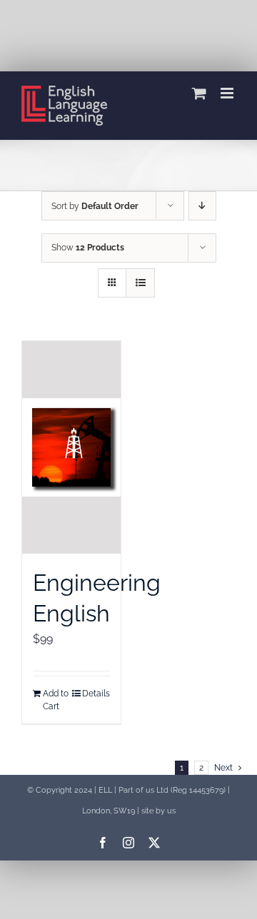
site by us (158, 810)
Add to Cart (56, 700)
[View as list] (140, 283)
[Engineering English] (71, 447)
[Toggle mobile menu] (228, 93)
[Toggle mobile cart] (199, 93)
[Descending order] (202, 205)
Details (96, 694)
